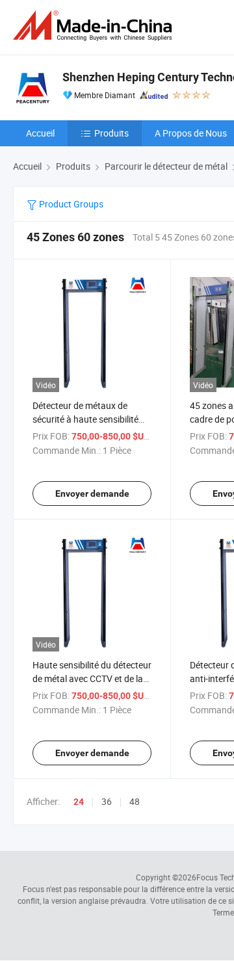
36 (106, 801)
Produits (111, 133)
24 (78, 801)
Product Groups (70, 204)
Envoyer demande (92, 493)
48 (134, 801)
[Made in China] (95, 25)
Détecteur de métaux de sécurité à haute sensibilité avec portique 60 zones (85, 419)
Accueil (40, 133)
